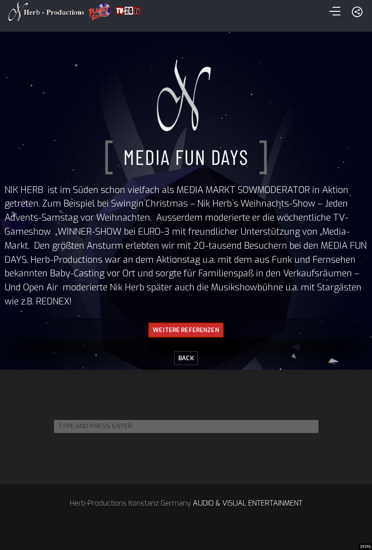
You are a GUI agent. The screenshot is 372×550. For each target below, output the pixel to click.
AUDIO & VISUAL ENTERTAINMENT (248, 503)
